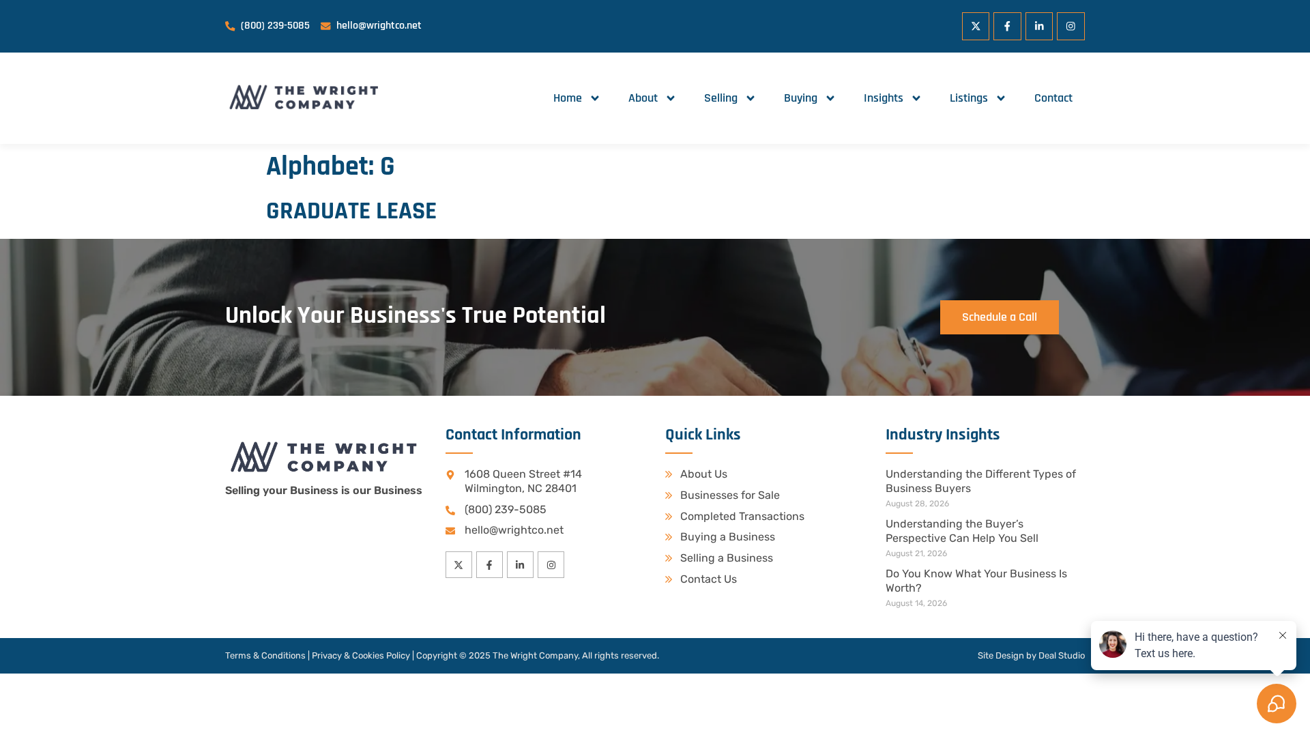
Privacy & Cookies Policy (361, 655)
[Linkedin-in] (1039, 26)
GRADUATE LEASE (351, 211)
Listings (969, 98)
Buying (800, 98)
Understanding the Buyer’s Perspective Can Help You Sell (962, 531)
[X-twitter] (976, 26)
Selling (721, 98)
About (643, 98)
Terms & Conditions (265, 655)
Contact (1053, 98)
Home (567, 98)
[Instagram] (1071, 26)
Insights (883, 98)
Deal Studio (1061, 655)
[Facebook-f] (1007, 26)
